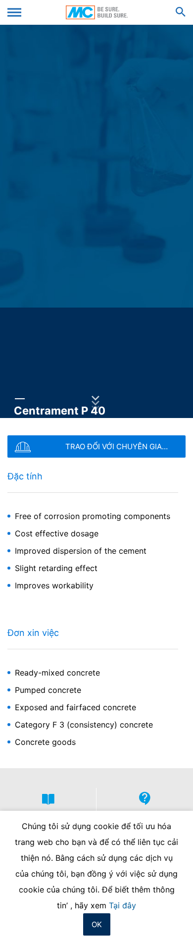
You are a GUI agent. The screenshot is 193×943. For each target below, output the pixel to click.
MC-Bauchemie (97, 12)
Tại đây (122, 905)
